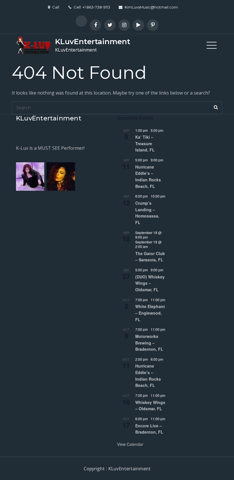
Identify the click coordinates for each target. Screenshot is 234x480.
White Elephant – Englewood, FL (150, 312)
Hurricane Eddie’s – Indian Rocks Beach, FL (148, 176)
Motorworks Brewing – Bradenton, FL (149, 342)
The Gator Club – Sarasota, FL (150, 257)
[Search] (215, 107)
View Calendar (130, 444)
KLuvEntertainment (92, 41)
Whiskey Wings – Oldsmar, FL (150, 405)
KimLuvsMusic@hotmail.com (151, 7)
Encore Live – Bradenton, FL (149, 429)
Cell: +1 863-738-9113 (92, 7)
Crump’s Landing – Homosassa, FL (147, 212)
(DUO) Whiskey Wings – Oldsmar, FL (150, 283)
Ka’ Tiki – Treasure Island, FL (145, 143)
